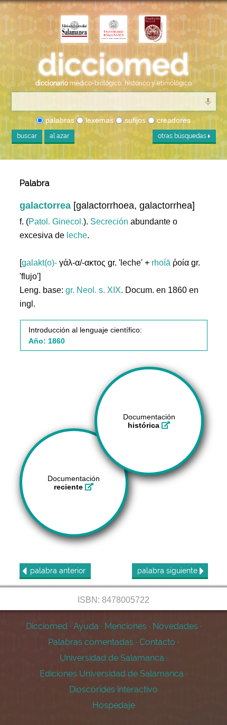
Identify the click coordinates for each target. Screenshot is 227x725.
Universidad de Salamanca (112, 658)
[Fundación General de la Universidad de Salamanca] (152, 30)
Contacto (157, 642)
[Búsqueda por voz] (208, 101)
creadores (173, 120)
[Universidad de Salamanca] (113, 30)
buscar (27, 136)
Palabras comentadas (91, 642)
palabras (58, 120)
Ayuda (86, 626)
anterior (58, 570)
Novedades (175, 626)
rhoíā (161, 262)
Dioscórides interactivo (113, 689)
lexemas (98, 120)
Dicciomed (47, 626)
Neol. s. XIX (99, 290)
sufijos (134, 120)
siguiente (168, 570)
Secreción (109, 221)
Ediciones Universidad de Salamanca (112, 674)
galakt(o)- (39, 262)
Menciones (126, 626)
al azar (59, 136)
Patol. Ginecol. (56, 221)
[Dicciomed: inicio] (113, 65)
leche (77, 235)
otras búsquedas (183, 136)
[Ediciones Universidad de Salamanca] (74, 30)
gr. (69, 290)
